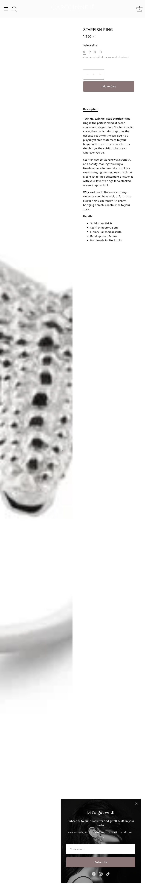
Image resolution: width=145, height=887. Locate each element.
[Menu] (6, 9)
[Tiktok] (108, 873)
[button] (10, 451)
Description (90, 109)
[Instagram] (101, 873)
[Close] (136, 803)
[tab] (92, 109)
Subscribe (100, 862)
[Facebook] (93, 873)
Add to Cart (109, 86)
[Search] (14, 9)
